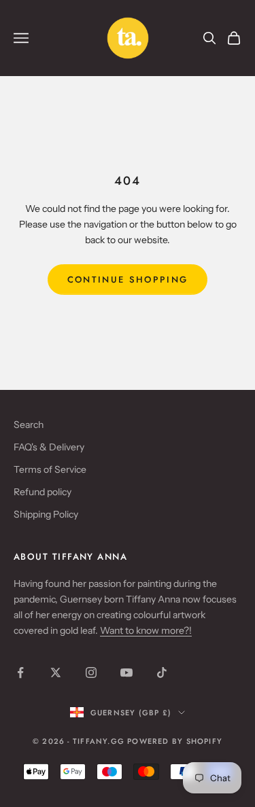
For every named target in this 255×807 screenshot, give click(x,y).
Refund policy (42, 492)
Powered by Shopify (174, 741)
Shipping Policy (46, 514)
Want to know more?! (146, 630)
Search (29, 424)
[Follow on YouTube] (126, 672)
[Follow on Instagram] (91, 672)
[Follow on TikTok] (162, 672)
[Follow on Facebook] (20, 672)
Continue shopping (127, 279)
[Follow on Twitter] (56, 672)
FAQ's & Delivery (49, 447)
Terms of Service (50, 469)
